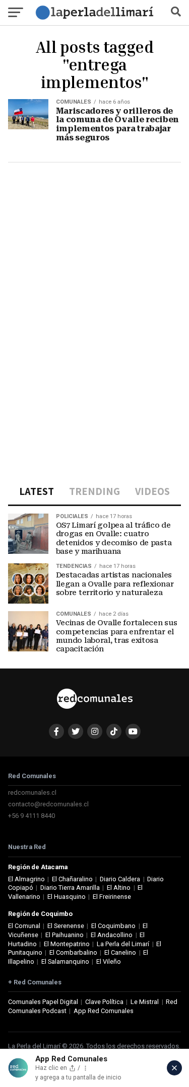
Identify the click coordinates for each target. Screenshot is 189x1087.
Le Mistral (145, 1002)
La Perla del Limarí (123, 944)
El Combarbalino (73, 952)
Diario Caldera (120, 879)
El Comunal (24, 926)
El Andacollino (112, 935)
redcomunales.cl (32, 792)
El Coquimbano (113, 926)
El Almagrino (26, 879)
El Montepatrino (67, 944)
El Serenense (65, 926)
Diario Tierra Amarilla (70, 887)
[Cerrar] (174, 1067)
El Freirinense (112, 896)
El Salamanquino (65, 961)
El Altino (119, 887)
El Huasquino (66, 896)
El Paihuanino (64, 935)
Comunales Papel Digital (43, 1002)
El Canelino (120, 952)
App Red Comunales (104, 1011)
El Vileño (108, 961)
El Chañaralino (72, 879)
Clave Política (104, 1002)
